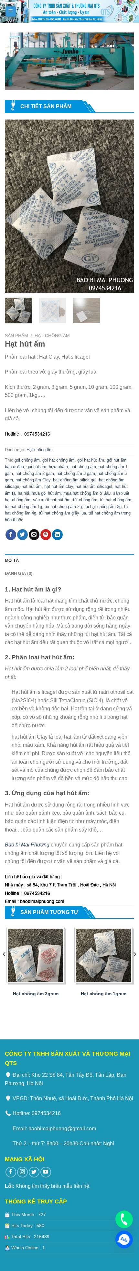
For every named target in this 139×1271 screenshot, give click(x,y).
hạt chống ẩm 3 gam (76, 473)
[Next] (123, 206)
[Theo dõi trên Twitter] (22, 534)
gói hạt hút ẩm (90, 460)
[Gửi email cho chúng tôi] (34, 534)
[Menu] (10, 11)
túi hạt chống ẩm (115, 499)
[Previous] (15, 206)
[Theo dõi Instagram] (22, 1172)
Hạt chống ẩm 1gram (103, 993)
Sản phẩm (16, 335)
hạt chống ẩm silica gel (74, 479)
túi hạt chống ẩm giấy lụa (62, 513)
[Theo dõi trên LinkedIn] (57, 534)
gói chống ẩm (27, 460)
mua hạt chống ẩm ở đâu (87, 493)
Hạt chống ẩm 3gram (36, 993)
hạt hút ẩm (32, 486)
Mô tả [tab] (12, 560)
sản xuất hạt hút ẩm (51, 499)
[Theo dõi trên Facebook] (10, 534)
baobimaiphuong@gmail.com (62, 1128)
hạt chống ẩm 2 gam (35, 473)
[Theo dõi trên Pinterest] (45, 534)
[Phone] (124, 1219)
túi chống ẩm (85, 499)
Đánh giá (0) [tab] (18, 573)
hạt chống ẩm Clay (33, 479)
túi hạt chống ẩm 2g (63, 506)
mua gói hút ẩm (46, 493)
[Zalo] (124, 1239)
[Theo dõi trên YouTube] (45, 1172)
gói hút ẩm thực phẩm (47, 466)
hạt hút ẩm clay (58, 486)
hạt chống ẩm (83, 466)
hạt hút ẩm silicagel (94, 486)
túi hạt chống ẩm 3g (103, 506)
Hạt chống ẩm (52, 335)
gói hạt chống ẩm (58, 460)
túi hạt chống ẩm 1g (23, 506)
